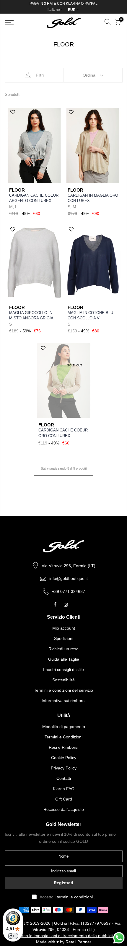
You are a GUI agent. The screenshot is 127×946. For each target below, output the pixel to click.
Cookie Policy (63, 757)
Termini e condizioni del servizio (63, 690)
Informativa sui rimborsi (63, 700)
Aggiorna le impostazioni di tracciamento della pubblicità (63, 935)
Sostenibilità (63, 679)
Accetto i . (67, 897)
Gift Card (63, 799)
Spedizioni (63, 638)
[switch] (13, 936)
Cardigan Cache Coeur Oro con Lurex (63, 433)
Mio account (63, 628)
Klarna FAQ (63, 788)
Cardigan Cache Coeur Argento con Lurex (33, 198)
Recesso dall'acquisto (63, 809)
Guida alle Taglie (63, 659)
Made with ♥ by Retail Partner (63, 941)
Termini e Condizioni (63, 737)
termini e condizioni (75, 897)
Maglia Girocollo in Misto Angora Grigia (31, 316)
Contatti (63, 778)
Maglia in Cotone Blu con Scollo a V (90, 316)
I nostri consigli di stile (63, 669)
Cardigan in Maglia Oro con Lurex (93, 198)
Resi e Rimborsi (63, 747)
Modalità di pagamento (63, 726)
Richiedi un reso (63, 648)
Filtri (40, 75)
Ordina (89, 75)
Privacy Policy (63, 768)
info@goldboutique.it (68, 578)
